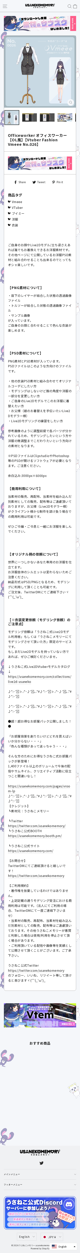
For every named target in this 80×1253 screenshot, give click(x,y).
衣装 (15, 225)
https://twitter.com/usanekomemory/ (37, 825)
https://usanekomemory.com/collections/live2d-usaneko (39, 679)
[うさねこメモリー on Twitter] (41, 1162)
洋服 (15, 219)
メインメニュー (12, 1174)
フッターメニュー (13, 1185)
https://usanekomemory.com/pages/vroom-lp (39, 788)
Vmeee (17, 202)
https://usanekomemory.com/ (30, 850)
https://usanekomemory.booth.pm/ (35, 835)
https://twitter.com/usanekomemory (36, 875)
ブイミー (18, 213)
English (24, 1237)
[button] (63, 1246)
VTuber (17, 207)
